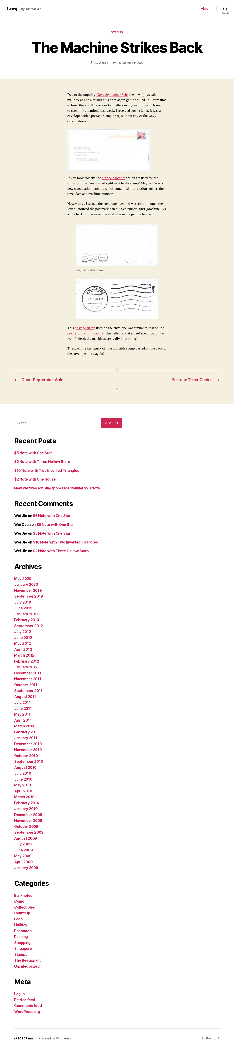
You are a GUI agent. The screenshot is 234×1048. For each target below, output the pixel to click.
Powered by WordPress (54, 1038)
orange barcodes (113, 178)
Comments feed (28, 1006)
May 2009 (23, 856)
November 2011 (27, 679)
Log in (19, 994)
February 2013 (26, 620)
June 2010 (23, 779)
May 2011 (22, 714)
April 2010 (23, 791)
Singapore (23, 948)
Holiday (20, 925)
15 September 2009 (130, 62)
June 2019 (23, 608)
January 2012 (26, 667)
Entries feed (24, 1000)
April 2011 (23, 720)
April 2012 (23, 649)
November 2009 (28, 820)
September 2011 (28, 691)
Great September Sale (112, 94)
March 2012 (24, 655)
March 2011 (24, 726)
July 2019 (22, 602)
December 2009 (28, 815)
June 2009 (23, 850)
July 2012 (22, 632)
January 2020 (26, 584)
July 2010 (22, 773)
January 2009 (26, 868)
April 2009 (23, 862)
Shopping (22, 943)
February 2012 (26, 661)
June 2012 (23, 638)
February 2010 (26, 803)
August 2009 (25, 838)
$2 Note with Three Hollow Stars (42, 462)
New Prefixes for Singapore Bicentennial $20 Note (57, 488)
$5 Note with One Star (33, 453)
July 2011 (22, 702)
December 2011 (27, 673)
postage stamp (85, 328)
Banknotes (23, 895)
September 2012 (28, 626)
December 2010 (28, 744)
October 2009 (26, 826)
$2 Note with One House (35, 479)
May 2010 (22, 785)
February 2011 (26, 732)
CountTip (22, 913)
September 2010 (28, 761)
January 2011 (25, 738)
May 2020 (22, 579)
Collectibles (24, 907)
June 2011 (23, 708)
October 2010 (26, 756)
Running (21, 937)
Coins (19, 901)
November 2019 (28, 590)
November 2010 (28, 750)
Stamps (117, 32)
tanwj (12, 9)
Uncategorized (27, 966)
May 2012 (22, 643)
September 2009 (29, 832)
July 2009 (23, 844)
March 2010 (24, 797)
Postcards (23, 931)
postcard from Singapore (85, 333)
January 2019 (26, 614)
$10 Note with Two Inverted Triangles (46, 470)
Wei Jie (103, 62)
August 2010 (25, 767)
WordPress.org (27, 1012)
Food (18, 919)
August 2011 (25, 697)
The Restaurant (27, 960)
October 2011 (25, 685)
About (205, 8)
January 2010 (26, 809)
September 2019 (28, 596)
